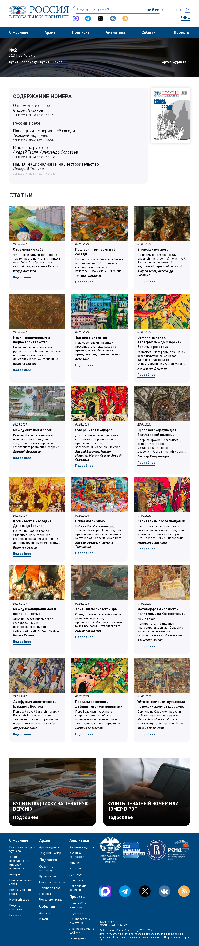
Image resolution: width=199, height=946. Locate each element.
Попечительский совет (21, 882)
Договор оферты (51, 888)
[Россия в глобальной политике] (39, 12)
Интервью (76, 868)
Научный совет (20, 899)
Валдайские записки (77, 888)
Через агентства (51, 899)
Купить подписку (23, 62)
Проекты (182, 32)
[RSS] (125, 18)
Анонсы (44, 913)
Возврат (45, 894)
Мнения (74, 862)
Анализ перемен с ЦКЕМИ (81, 930)
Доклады (75, 874)
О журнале (18, 32)
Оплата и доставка (52, 882)
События (150, 32)
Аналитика (115, 32)
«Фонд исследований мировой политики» (19, 862)
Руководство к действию (79, 921)
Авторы (14, 874)
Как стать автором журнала (22, 849)
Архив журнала (174, 62)
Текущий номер (50, 853)
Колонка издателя (82, 847)
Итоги (43, 919)
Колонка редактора (76, 855)
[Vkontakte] (113, 18)
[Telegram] (88, 18)
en (187, 10)
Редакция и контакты (17, 907)
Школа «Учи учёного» (77, 905)
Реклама (15, 915)
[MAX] (76, 18)
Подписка (81, 32)
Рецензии (76, 880)
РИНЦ (185, 17)
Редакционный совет (20, 892)
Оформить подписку (46, 868)
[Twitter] (100, 18)
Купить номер (51, 62)
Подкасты (76, 913)
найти (153, 9)
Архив (50, 32)
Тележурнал (77, 938)
